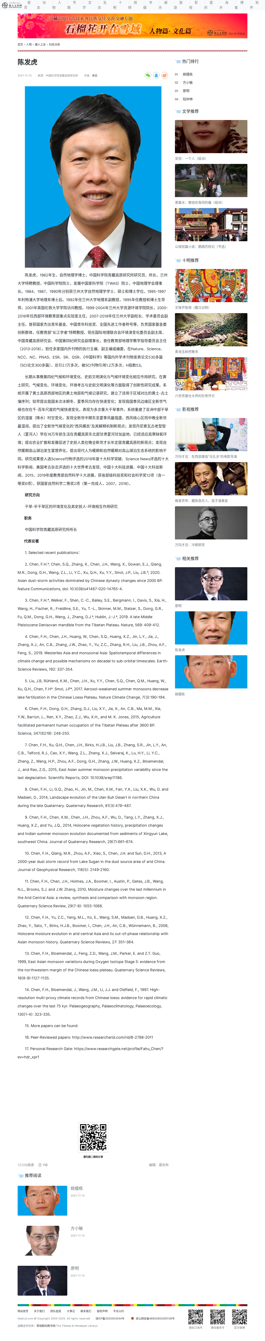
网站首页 (23, 1311)
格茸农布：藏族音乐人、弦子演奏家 (201, 501)
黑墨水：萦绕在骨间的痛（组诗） (200, 202)
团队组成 (55, 1311)
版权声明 (102, 1311)
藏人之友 (40, 44)
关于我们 (39, 1311)
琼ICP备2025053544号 (110, 1318)
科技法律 (54, 44)
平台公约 (118, 1311)
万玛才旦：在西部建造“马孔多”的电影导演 (206, 456)
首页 (20, 44)
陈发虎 (180, 650)
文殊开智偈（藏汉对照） (193, 307)
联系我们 (86, 1311)
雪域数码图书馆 (45, 1325)
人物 (29, 44)
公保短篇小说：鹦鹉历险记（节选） (201, 247)
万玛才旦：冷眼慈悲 (190, 545)
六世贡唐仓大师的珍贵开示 (195, 396)
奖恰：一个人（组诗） (191, 158)
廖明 (75, 1268)
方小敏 (77, 1228)
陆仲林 (188, 99)
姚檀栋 (77, 1188)
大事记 (71, 1311)
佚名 (95, 75)
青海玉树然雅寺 (186, 352)
